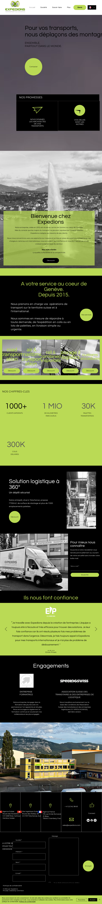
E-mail (18, 873)
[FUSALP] (48, 650)
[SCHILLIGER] (51, 650)
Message (55, 836)
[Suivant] (96, 629)
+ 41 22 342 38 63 (71, 806)
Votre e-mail (74, 566)
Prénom (18, 851)
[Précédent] (6, 629)
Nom (17, 862)
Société (18, 840)
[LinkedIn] (53, 517)
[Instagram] (57, 517)
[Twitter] (50, 517)
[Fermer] (99, 899)
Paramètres (81, 900)
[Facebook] (47, 517)
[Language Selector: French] (92, 7)
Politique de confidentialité (12, 886)
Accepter (93, 900)
